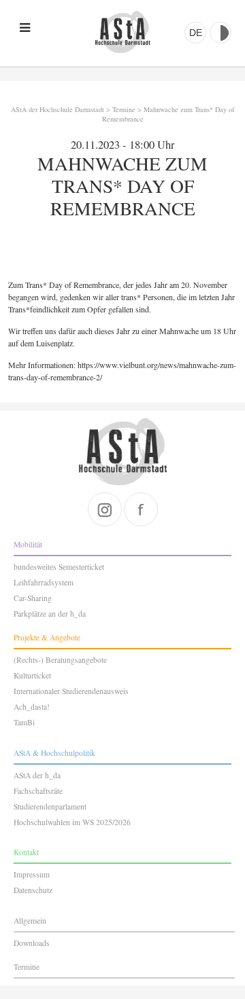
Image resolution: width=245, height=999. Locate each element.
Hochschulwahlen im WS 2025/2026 (72, 822)
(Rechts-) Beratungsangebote (60, 660)
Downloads (32, 943)
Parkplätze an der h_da (50, 614)
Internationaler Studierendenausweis (71, 691)
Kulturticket (32, 675)
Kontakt (26, 852)
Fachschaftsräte (38, 791)
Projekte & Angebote (47, 637)
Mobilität (28, 544)
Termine (123, 109)
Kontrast (220, 32)
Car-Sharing (33, 598)
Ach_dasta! (32, 707)
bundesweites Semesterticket (59, 567)
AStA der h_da (37, 775)
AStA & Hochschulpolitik (54, 753)
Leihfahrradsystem (44, 582)
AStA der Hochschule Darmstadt (122, 32)
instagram (105, 509)
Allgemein (30, 920)
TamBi (24, 722)
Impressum (32, 874)
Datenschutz (33, 890)
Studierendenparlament (50, 806)
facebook (141, 509)
